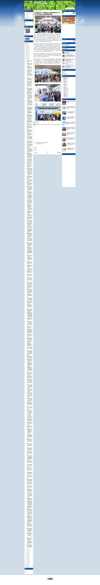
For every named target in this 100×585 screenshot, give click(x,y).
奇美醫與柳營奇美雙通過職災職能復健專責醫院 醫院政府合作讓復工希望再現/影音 (29, 314)
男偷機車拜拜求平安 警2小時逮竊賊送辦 (29, 427)
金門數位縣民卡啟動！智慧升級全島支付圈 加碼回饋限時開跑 (71, 107)
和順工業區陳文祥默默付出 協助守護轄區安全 (29, 286)
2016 (27, 47)
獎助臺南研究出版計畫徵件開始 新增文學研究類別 (29, 517)
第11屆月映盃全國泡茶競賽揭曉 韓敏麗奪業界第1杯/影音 (71, 139)
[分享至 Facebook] (47, 142)
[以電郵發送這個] (44, 142)
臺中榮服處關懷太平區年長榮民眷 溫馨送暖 (29, 212)
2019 (27, 51)
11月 (27, 560)
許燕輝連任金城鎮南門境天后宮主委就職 (29, 423)
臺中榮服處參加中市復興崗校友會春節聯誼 (29, 344)
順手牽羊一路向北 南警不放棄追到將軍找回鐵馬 (29, 82)
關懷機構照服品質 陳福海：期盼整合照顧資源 (29, 131)
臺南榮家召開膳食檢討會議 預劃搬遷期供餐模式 (29, 116)
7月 (27, 555)
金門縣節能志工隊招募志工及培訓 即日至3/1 (29, 263)
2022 (27, 55)
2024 (27, 563)
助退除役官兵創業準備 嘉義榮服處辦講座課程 (29, 310)
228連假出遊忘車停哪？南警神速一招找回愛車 (29, 539)
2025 (27, 565)
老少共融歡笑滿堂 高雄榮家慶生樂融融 (29, 218)
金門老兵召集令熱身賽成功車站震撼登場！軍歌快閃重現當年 (71, 128)
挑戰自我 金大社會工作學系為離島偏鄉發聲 (29, 134)
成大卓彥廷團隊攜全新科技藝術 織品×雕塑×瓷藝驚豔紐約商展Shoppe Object (29, 197)
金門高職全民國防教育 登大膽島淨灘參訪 (29, 465)
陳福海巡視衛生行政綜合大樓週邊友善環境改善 (29, 449)
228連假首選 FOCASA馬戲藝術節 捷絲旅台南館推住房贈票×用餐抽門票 (29, 150)
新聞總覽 (64, 77)
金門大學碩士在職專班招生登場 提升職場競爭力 (29, 192)
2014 (27, 44)
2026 (27, 566)
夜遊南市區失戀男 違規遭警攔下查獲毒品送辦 (29, 224)
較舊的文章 (59, 152)
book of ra (50, 576)
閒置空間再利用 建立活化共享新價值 (29, 476)
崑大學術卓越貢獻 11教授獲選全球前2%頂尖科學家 (29, 299)
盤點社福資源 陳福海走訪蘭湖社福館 (29, 462)
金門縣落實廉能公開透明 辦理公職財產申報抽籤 (29, 248)
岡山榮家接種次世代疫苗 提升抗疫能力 (29, 335)
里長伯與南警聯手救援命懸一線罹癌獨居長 (29, 166)
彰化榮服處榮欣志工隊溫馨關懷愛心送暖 (29, 112)
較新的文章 (36, 152)
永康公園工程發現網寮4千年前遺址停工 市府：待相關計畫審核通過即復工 (29, 394)
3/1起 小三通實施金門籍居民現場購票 (29, 348)
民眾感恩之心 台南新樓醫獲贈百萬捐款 (29, 483)
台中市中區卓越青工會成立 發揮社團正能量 (29, 390)
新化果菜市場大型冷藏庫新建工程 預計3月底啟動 (29, 480)
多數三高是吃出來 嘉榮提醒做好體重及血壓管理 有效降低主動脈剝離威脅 (29, 331)
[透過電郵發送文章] (43, 142)
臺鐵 (26, 15)
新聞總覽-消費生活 (40, 143)
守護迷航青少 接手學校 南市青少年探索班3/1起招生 (29, 357)
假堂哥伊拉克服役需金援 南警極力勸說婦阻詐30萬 (29, 101)
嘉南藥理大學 (28, 18)
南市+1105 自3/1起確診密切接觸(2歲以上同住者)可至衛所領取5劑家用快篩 (29, 352)
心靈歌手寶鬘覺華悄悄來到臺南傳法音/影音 (29, 542)
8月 (27, 556)
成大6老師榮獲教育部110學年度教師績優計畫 (29, 145)
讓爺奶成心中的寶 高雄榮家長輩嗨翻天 (29, 127)
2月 (27, 59)
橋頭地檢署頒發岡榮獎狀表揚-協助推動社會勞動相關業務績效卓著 (70, 56)
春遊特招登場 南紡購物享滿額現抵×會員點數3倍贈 (29, 169)
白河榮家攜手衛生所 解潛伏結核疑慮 (29, 319)
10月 (27, 559)
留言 (27, 24)
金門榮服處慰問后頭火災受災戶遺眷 (29, 275)
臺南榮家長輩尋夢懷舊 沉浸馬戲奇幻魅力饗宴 (29, 420)
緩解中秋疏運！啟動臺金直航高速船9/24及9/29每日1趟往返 (71, 123)
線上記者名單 (39, 8)
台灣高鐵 (27, 14)
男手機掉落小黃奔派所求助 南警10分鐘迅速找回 (29, 499)
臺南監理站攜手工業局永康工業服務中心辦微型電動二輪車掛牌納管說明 (29, 188)
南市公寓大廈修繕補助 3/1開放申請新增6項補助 (29, 160)
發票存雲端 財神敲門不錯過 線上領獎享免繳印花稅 (29, 283)
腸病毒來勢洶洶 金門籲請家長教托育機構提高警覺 (29, 154)
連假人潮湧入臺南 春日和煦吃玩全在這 (29, 487)
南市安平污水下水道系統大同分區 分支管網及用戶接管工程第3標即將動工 (29, 494)
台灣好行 (27, 16)
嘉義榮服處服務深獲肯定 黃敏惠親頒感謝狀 (29, 121)
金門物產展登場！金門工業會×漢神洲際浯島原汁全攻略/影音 (71, 133)
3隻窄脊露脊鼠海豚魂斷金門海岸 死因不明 (29, 266)
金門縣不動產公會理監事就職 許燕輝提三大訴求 (29, 377)
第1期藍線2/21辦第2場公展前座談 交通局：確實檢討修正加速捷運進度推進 (29, 97)
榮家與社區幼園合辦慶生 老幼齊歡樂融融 (29, 177)
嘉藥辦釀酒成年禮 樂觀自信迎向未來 (29, 272)
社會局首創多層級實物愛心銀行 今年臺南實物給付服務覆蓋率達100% (29, 431)
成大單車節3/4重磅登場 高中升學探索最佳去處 (29, 373)
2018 (27, 50)
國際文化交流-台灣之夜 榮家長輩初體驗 (29, 64)
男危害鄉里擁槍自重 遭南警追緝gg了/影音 (29, 473)
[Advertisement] (70, 31)
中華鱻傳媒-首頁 (28, 12)
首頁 (26, 8)
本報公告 (33, 8)
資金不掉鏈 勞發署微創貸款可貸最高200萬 (29, 302)
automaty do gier (26, 0)
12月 (27, 562)
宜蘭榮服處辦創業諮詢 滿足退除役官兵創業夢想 (29, 339)
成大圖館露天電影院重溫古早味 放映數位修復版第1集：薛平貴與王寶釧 (29, 369)
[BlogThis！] (45, 142)
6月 (27, 553)
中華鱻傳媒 (41, 3)
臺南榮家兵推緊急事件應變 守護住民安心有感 (29, 360)
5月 (27, 552)
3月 (27, 549)
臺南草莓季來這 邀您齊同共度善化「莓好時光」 (29, 67)
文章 (27, 22)
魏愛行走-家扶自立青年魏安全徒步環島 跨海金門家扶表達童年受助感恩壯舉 (29, 291)
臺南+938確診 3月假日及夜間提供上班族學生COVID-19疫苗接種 (29, 534)
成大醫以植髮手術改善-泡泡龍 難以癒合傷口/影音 (29, 142)
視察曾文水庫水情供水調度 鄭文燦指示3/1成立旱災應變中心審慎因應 (29, 381)
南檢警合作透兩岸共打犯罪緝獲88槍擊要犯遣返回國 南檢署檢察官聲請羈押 (29, 457)
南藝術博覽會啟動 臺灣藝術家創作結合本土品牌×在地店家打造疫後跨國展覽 (29, 235)
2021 (27, 54)
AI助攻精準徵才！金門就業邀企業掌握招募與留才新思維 (71, 144)
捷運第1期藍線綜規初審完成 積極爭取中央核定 (29, 184)
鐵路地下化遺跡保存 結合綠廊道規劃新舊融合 (29, 180)
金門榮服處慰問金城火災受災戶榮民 (29, 85)
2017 (27, 48)
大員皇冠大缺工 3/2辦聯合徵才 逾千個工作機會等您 (29, 79)
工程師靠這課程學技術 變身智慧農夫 (29, 104)
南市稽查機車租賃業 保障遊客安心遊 (29, 295)
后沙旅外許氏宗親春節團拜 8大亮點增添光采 (29, 71)
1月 (27, 58)
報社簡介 (29, 8)
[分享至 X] (46, 142)
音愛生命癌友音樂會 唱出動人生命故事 (29, 408)
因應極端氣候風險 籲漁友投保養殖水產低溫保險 (29, 490)
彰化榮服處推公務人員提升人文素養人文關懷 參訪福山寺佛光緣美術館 (29, 323)
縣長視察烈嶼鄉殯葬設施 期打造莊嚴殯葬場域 (29, 507)
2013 (27, 43)
